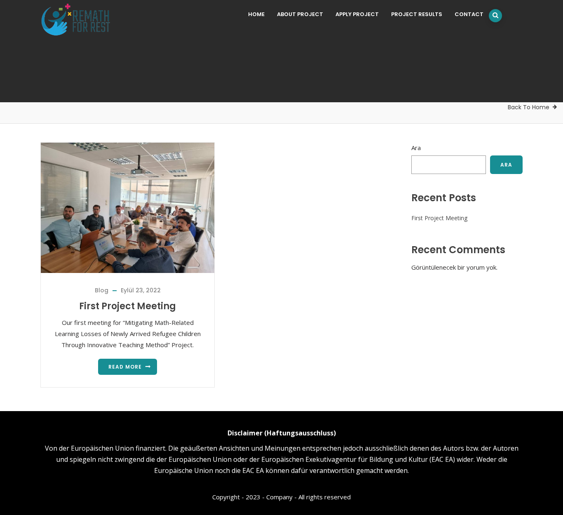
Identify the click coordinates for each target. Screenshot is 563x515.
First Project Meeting (127, 306)
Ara (416, 147)
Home (256, 14)
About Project (300, 14)
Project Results (416, 14)
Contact (469, 14)
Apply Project (357, 14)
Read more (125, 366)
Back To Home (528, 107)
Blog (101, 290)
